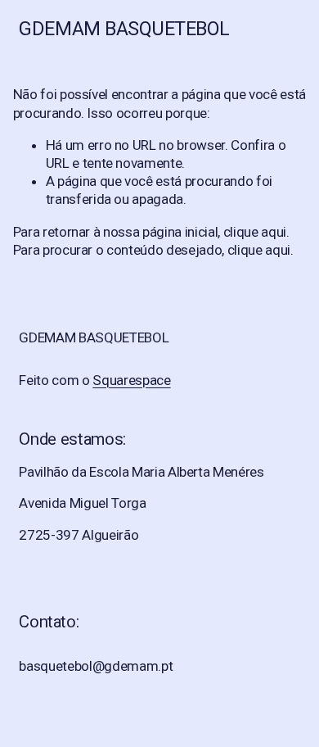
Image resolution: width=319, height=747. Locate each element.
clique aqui (254, 232)
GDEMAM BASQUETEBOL (124, 28)
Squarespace (131, 380)
